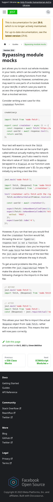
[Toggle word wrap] (42, 119)
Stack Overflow (10, 408)
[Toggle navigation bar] (4, 12)
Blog (4, 433)
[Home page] (5, 44)
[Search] (48, 12)
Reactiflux (7, 412)
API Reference (9, 392)
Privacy (6, 458)
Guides (6, 387)
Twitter (6, 417)
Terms (5, 463)
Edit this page (13, 341)
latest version (13, 35)
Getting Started (10, 383)
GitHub (6, 438)
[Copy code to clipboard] (47, 119)
